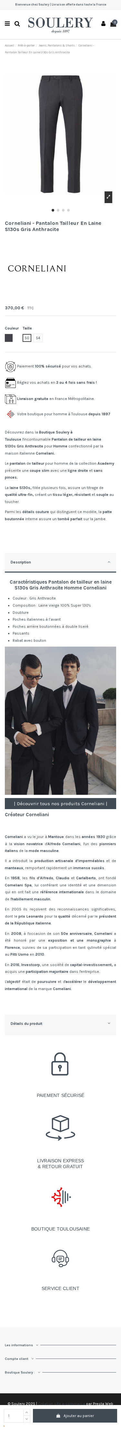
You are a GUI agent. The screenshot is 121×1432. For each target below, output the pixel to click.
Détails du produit (26, 1023)
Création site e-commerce (61, 1403)
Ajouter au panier (79, 1415)
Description (21, 562)
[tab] (60, 563)
